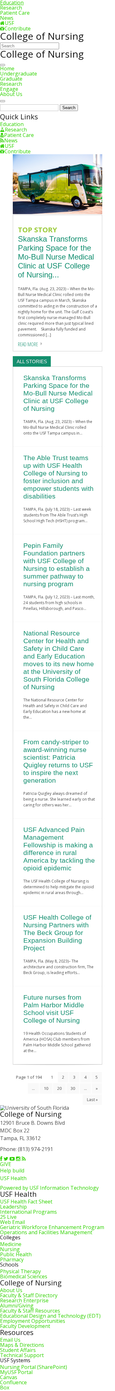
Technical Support (22, 1355)
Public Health (16, 1254)
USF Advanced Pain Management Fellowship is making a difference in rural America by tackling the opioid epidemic (59, 849)
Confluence (13, 1382)
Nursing (10, 1249)
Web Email (12, 1222)
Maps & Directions (22, 1344)
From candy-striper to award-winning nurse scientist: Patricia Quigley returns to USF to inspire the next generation (58, 761)
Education (12, 124)
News (6, 17)
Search (68, 107)
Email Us (10, 1339)
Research (11, 7)
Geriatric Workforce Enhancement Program (52, 1227)
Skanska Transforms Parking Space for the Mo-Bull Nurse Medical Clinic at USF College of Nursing (58, 393)
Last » (92, 1099)
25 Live (8, 1216)
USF (9, 23)
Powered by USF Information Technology (49, 1187)
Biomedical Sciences (23, 1276)
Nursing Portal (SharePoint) (33, 1367)
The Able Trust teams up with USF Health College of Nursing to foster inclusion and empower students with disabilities (58, 477)
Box (4, 1387)
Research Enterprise (24, 1300)
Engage (9, 88)
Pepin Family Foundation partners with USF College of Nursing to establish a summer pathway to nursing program (56, 565)
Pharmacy (12, 1259)
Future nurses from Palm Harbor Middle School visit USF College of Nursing (53, 1009)
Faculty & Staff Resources (30, 1310)
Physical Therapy (20, 1271)
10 (46, 1088)
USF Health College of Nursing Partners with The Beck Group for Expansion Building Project (57, 933)
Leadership (13, 1206)
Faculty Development (25, 1326)
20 (59, 1088)
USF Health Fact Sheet (26, 1201)
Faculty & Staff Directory (28, 1295)
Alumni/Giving (17, 1305)
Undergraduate (18, 73)
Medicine (10, 1244)
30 (73, 1088)
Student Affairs (18, 1350)
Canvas (8, 1377)
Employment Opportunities (32, 1320)
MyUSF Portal (16, 1372)
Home (7, 68)
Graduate (11, 78)
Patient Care (15, 12)
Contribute (17, 28)
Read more (28, 344)
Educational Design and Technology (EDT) (50, 1315)
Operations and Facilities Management (46, 1232)
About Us (11, 94)
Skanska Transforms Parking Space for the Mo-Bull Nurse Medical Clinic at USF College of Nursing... (56, 257)
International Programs (28, 1211)
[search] (2, 101)
